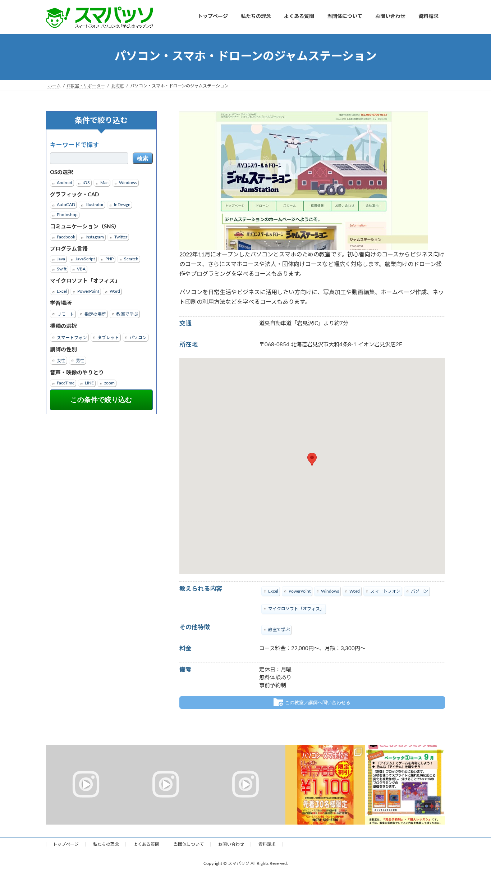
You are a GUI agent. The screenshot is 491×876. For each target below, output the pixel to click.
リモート (65, 314)
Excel (62, 291)
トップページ (66, 844)
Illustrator (95, 204)
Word (115, 291)
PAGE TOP (472, 843)
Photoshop (67, 215)
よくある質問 (146, 844)
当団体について (189, 844)
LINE (89, 382)
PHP (109, 259)
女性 (61, 361)
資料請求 (267, 844)
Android (64, 182)
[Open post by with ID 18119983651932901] (166, 785)
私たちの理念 (106, 844)
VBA (81, 269)
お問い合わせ (231, 844)
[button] (312, 459)
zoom (109, 382)
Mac (104, 182)
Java (61, 259)
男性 (80, 361)
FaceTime (65, 382)
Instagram (95, 236)
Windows (128, 182)
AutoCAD (66, 204)
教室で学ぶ (127, 314)
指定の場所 (95, 314)
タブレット (108, 337)
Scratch (131, 259)
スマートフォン (72, 337)
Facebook (66, 236)
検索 (142, 158)
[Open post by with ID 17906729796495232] (86, 785)
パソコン (138, 337)
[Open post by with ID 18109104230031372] (405, 785)
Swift (61, 269)
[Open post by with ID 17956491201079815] (325, 785)
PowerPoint (88, 291)
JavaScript (85, 259)
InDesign (122, 204)
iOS (86, 182)
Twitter (120, 236)
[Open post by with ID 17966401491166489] (245, 785)
